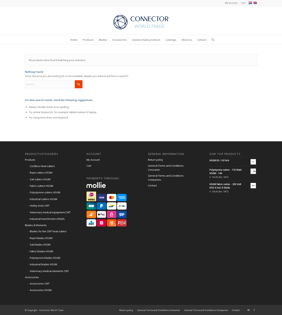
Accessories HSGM (41, 290)
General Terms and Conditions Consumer (166, 167)
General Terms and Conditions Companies (166, 177)
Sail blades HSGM (40, 244)
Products (30, 159)
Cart (243, 2)
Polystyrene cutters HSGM (45, 192)
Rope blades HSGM (41, 238)
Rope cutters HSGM (41, 172)
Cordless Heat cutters (42, 166)
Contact (152, 185)
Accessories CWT (39, 283)
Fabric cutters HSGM (41, 186)
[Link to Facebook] (254, 310)
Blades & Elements (36, 225)
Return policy (155, 159)
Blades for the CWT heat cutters (48, 231)
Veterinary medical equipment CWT (50, 212)
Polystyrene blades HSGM (45, 258)
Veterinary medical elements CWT (49, 271)
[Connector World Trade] (141, 20)
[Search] (211, 40)
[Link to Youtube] (248, 310)
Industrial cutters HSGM (43, 199)
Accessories (32, 277)
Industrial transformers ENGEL (47, 219)
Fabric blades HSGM (41, 251)
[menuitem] (231, 3)
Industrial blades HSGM (43, 264)
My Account (231, 2)
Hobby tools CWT (39, 205)
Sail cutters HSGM (40, 179)
